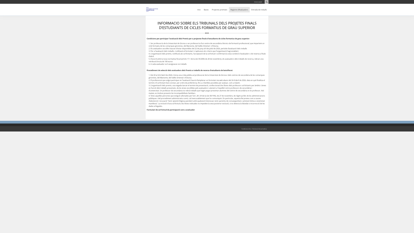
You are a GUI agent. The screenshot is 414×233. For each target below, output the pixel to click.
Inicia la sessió (258, 2)
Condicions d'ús (246, 129)
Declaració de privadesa (259, 129)
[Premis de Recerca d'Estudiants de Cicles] (152, 9)
